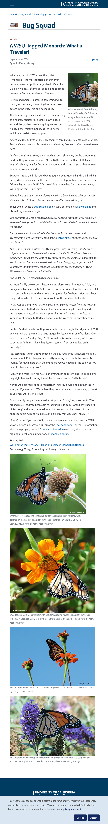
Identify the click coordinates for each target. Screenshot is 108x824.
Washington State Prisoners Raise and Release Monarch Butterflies (47, 444)
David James (84, 206)
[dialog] (54, 809)
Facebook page (64, 424)
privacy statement (72, 809)
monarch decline (60, 433)
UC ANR (13, 14)
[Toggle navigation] (12, 4)
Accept (93, 817)
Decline (80, 817)
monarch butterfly (53, 429)
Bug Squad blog (42, 206)
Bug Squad (25, 14)
